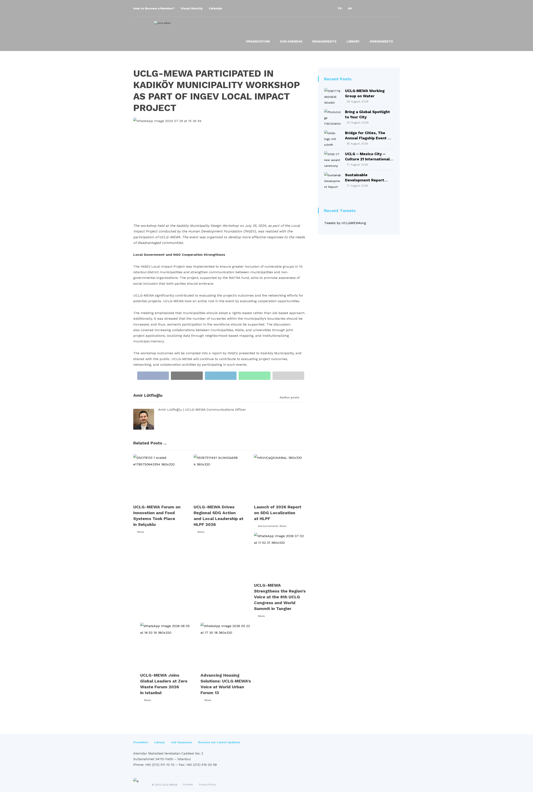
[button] (362, 8)
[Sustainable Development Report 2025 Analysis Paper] (332, 180)
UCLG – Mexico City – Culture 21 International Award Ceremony (367, 159)
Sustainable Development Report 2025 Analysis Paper (364, 180)
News (140, 531)
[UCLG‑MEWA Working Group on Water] (332, 96)
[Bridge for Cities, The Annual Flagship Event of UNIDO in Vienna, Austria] (332, 138)
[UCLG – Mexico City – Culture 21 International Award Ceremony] (332, 159)
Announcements (268, 526)
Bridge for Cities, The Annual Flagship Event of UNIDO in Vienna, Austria (368, 138)
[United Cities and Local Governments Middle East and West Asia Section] (189, 32)
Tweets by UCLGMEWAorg (345, 223)
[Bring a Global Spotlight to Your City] (332, 117)
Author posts (290, 397)
